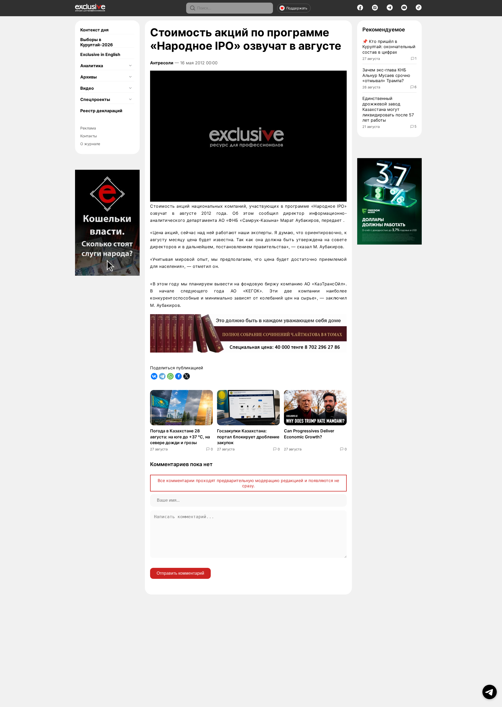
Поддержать (296, 8)
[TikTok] (419, 9)
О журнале (90, 144)
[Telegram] (390, 9)
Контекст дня (94, 29)
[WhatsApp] (170, 376)
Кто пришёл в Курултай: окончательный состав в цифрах (388, 47)
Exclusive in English (100, 54)
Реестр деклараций (101, 110)
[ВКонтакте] (154, 376)
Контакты (88, 136)
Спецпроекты (95, 99)
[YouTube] (404, 9)
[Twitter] (186, 376)
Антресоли (161, 62)
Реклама (88, 128)
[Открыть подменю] (130, 65)
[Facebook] (360, 9)
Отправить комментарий (180, 573)
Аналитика (91, 65)
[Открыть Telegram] (489, 692)
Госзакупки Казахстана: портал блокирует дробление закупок (248, 436)
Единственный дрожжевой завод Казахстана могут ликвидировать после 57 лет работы (388, 109)
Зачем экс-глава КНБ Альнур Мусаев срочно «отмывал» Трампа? (386, 75)
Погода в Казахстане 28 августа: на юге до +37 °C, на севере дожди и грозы (180, 436)
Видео (87, 88)
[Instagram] (375, 9)
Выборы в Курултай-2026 (96, 42)
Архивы (88, 77)
